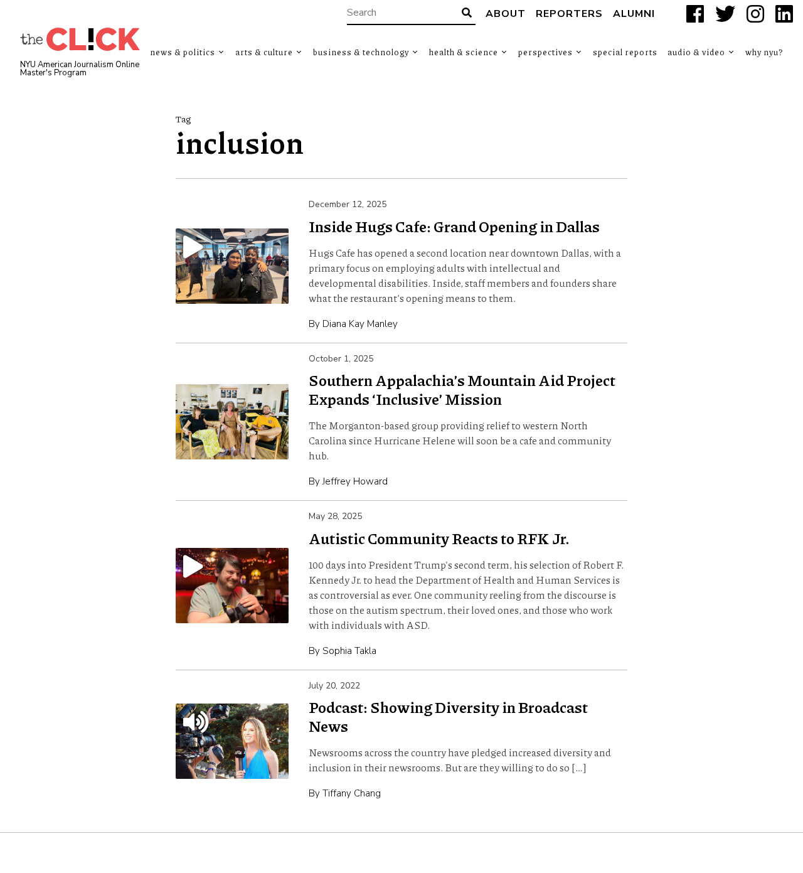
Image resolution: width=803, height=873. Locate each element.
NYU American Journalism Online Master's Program (79, 69)
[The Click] (80, 39)
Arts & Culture (264, 52)
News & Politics (182, 52)
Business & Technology (361, 52)
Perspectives (545, 52)
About (506, 14)
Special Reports (625, 52)
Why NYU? (764, 52)
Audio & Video (696, 52)
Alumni (634, 14)
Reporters (569, 14)
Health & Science (463, 52)
